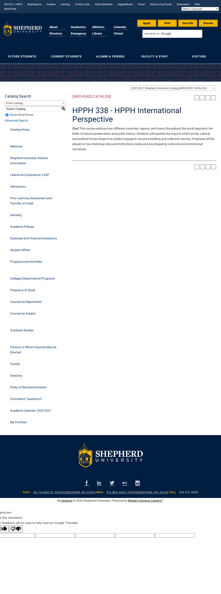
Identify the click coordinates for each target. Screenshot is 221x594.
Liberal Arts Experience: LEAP (29, 175)
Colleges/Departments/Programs (32, 278)
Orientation (183, 4)
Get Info (187, 23)
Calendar (120, 27)
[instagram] (137, 482)
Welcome (16, 146)
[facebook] (86, 482)
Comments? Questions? (26, 399)
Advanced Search (16, 120)
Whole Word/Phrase (21, 114)
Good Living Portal (161, 4)
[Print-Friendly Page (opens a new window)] (207, 97)
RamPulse (10, 8)
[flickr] (125, 482)
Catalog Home (19, 129)
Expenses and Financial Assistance (33, 238)
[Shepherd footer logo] (110, 458)
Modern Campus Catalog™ (145, 500)
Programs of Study (22, 290)
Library (97, 33)
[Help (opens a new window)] (213, 97)
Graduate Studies (21, 330)
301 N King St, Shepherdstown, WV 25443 (64, 492)
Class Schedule (103, 4)
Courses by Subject (23, 313)
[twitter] (112, 482)
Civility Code (82, 4)
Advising (16, 215)
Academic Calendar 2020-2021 (30, 410)
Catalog (65, 4)
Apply (147, 23)
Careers (51, 4)
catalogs (67, 500)
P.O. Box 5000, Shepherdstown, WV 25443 (137, 492)
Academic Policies (22, 226)
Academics (78, 27)
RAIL (197, 4)
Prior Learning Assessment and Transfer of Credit (31, 200)
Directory (55, 33)
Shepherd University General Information (29, 160)
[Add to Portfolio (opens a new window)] (196, 97)
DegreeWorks (125, 4)
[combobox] (173, 88)
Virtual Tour (118, 36)
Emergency (78, 33)
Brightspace (34, 4)
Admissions (18, 186)
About (53, 27)
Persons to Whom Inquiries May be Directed (33, 349)
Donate (208, 23)
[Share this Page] (202, 97)
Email (141, 4)
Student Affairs (20, 250)
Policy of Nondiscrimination (28, 387)
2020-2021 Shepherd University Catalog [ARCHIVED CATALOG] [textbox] (168, 88)
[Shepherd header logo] (22, 31)
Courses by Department (26, 301)
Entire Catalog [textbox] (14, 103)
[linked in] (99, 482)
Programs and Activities (26, 261)
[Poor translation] (16, 528)
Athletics (98, 27)
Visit (167, 23)
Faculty (15, 364)
